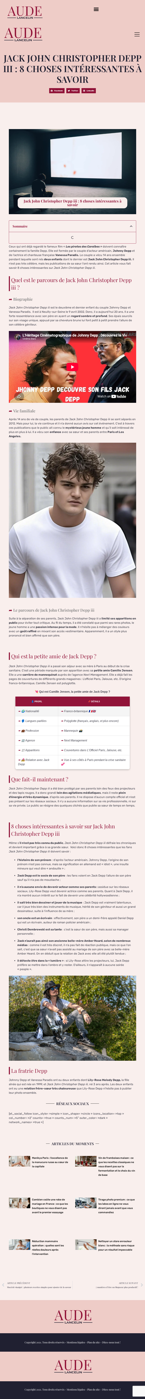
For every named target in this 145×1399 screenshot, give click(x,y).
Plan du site (93, 1342)
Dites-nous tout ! (111, 1342)
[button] (96, 9)
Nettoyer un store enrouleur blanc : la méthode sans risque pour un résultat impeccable (116, 1245)
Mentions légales (76, 1342)
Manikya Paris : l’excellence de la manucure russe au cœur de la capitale (50, 1162)
